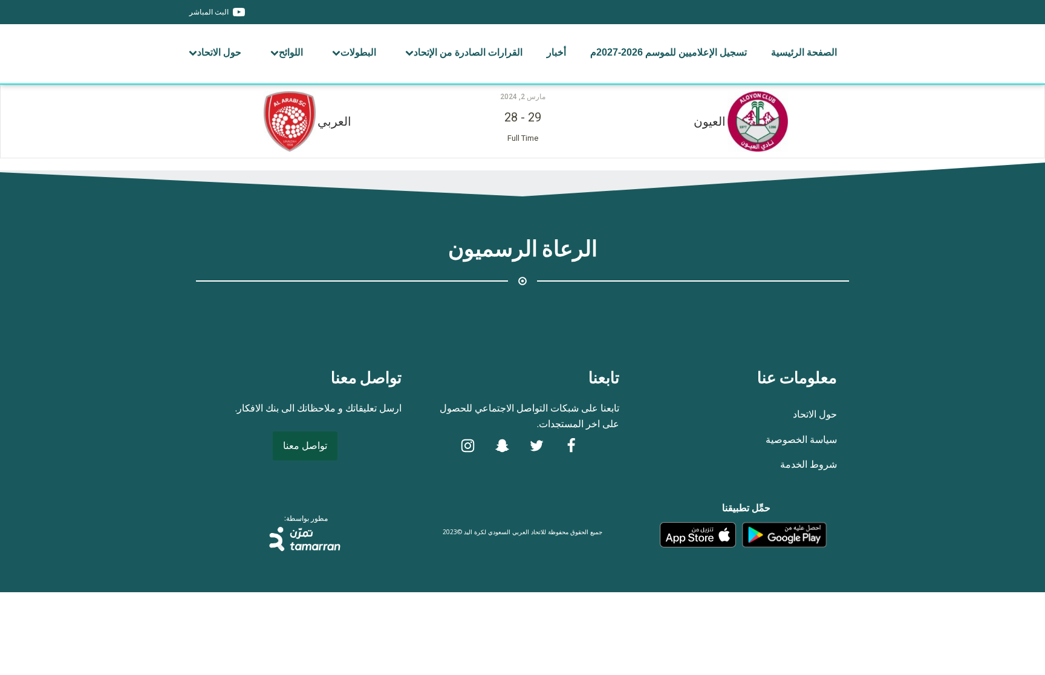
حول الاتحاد (219, 52)
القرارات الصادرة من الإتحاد (468, 52)
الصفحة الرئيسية (804, 52)
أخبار (556, 52)
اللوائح (291, 52)
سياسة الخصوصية (801, 439)
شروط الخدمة (808, 464)
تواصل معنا (305, 445)
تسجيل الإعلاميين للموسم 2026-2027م (668, 52)
